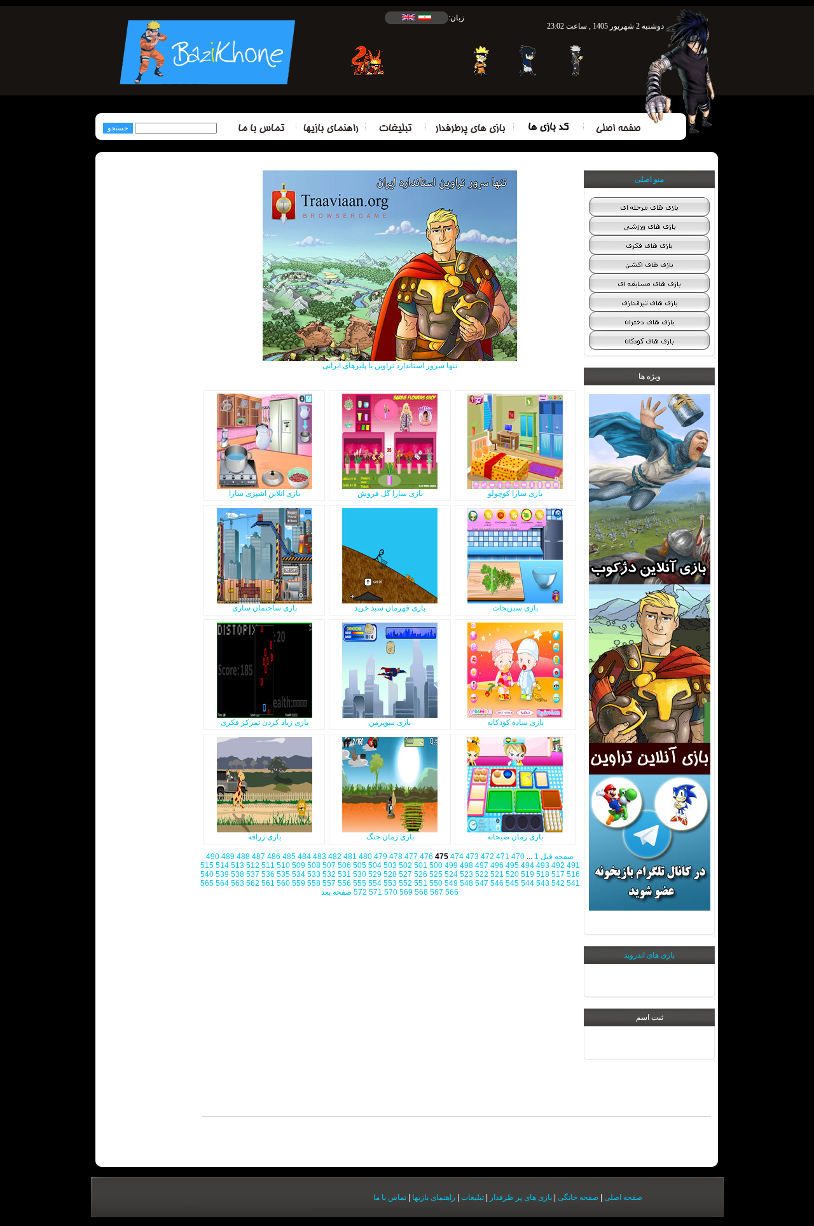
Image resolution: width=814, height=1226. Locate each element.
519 (527, 874)
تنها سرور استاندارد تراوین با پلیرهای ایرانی (389, 365)
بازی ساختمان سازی (264, 607)
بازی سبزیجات (515, 607)
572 (360, 892)
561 (268, 883)
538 (237, 874)
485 (289, 856)
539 (222, 874)
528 (390, 874)
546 (497, 883)
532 (329, 874)
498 (466, 865)
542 (558, 883)
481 (350, 856)
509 (298, 865)
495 (512, 865)
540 (207, 874)
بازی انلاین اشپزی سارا (264, 493)
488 (243, 856)
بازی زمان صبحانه (515, 836)
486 (273, 856)
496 (497, 865)
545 (512, 883)
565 (207, 883)
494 (527, 865)
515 (207, 865)
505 (359, 865)
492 (558, 865)
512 (252, 865)
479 (380, 856)
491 (573, 865)
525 (436, 874)
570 (390, 892)
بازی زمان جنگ (390, 836)
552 (405, 883)
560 (283, 883)
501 (420, 865)
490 (212, 856)
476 (426, 856)
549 (451, 883)
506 (344, 865)
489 (228, 856)
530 (359, 874)
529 (375, 874)
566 (452, 892)
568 (421, 892)
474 (457, 856)
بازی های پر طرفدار (521, 1197)
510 (283, 865)
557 (329, 883)
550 (436, 883)
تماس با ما (389, 1197)
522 (481, 874)
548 (466, 883)
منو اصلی (649, 179)
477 (411, 856)
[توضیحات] (515, 486)
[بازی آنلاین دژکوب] (649, 581)
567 (436, 892)
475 (441, 856)
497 (481, 865)
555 (359, 883)
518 (542, 874)
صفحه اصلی (623, 1197)
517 (558, 874)
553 (390, 883)
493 (542, 865)
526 (420, 874)
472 (487, 856)
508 (314, 865)
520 (512, 874)
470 (518, 856)
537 (252, 874)
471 (502, 856)
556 (344, 883)
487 (258, 856)
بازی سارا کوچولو (515, 493)
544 (527, 883)
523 (466, 874)
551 (420, 883)
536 (268, 874)
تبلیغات (472, 1197)
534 (298, 874)
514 (222, 865)
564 (222, 883)
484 (304, 856)
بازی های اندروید (649, 955)
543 (542, 883)
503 (390, 865)
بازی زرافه (264, 836)
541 (573, 883)
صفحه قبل (557, 856)
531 (344, 874)
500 (436, 865)
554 (375, 883)
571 (375, 892)
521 (497, 874)
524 (451, 874)
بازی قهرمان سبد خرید (389, 607)
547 (481, 883)
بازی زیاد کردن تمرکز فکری (264, 722)
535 (283, 874)
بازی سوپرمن (390, 722)
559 (298, 883)
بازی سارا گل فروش (390, 493)
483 (319, 856)
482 (334, 856)
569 (406, 892)
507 (329, 865)
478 (396, 856)
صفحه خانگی (578, 1197)
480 (365, 856)
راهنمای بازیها (433, 1197)
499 (451, 865)
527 (405, 874)
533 (314, 874)
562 (252, 883)
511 (268, 865)
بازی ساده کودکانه (515, 722)
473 (472, 856)
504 (375, 865)
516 (573, 874)
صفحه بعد (336, 892)
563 (237, 883)
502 (405, 865)
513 (237, 865)
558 (314, 883)
